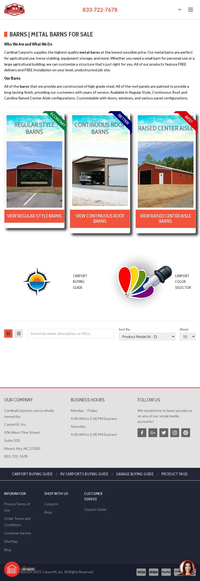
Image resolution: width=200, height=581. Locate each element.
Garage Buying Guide (135, 474)
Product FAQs (174, 474)
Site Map (11, 541)
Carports (51, 504)
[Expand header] (179, 9)
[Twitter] (163, 432)
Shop (48, 512)
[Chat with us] (187, 568)
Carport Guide (95, 509)
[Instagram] (174, 432)
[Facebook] (142, 432)
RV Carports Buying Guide (84, 474)
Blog (7, 550)
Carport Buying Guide (32, 474)
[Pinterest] (185, 432)
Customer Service (17, 533)
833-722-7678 (100, 10)
